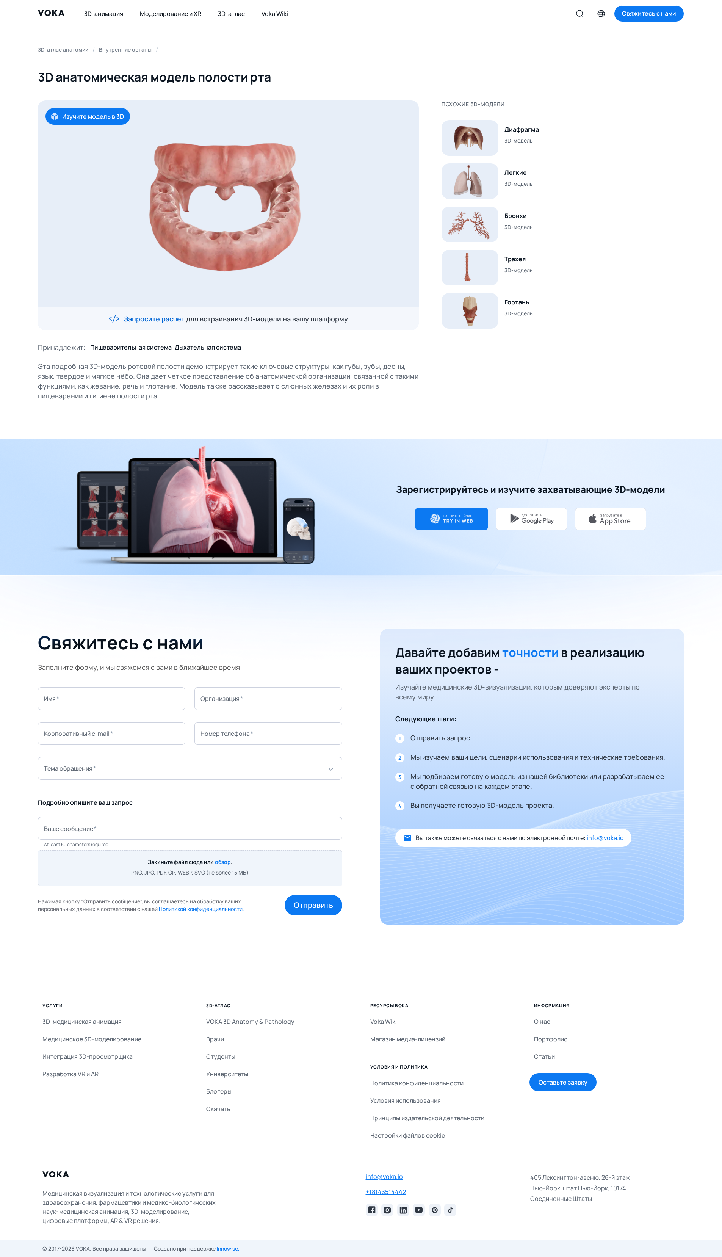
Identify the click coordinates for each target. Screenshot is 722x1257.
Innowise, (228, 1248)
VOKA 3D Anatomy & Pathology (250, 1021)
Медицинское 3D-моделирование (91, 1039)
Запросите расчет (154, 318)
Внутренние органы (125, 49)
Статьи (544, 1056)
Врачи (215, 1039)
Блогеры (219, 1091)
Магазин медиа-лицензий (407, 1039)
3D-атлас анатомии (63, 49)
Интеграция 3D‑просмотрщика (87, 1056)
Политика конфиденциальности (417, 1083)
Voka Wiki (383, 1021)
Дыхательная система (208, 347)
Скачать (218, 1109)
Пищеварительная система (131, 347)
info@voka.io (605, 838)
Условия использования (405, 1100)
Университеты (227, 1074)
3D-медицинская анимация (82, 1021)
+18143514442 (386, 1192)
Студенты (220, 1056)
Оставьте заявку (563, 1082)
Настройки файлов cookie (407, 1135)
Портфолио (551, 1039)
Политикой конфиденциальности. (201, 908)
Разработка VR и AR (70, 1074)
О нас (542, 1021)
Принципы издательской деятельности (427, 1118)
